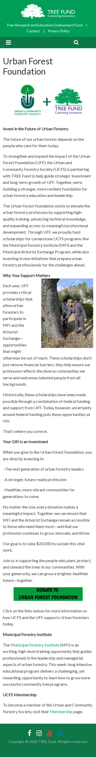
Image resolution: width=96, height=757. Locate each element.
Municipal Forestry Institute (34, 644)
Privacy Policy (59, 31)
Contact (33, 31)
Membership (61, 711)
